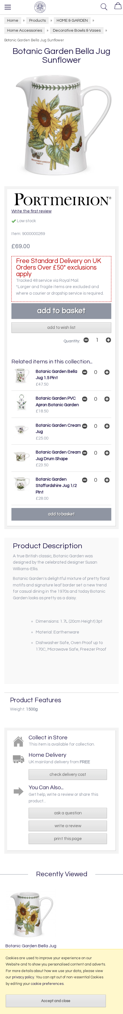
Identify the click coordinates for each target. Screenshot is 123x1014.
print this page (68, 839)
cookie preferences (47, 984)
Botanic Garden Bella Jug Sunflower (30, 948)
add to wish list (61, 327)
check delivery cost (67, 774)
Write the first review (31, 211)
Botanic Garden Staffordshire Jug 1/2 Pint (56, 485)
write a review (68, 826)
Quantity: (72, 341)
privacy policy (23, 977)
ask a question (68, 813)
